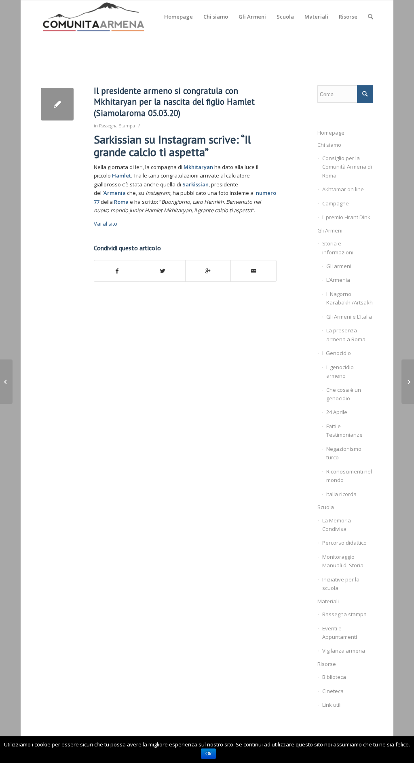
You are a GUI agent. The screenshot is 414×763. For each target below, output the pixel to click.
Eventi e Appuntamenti (339, 632)
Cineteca (333, 691)
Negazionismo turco (343, 453)
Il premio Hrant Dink (346, 217)
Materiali (328, 601)
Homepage (330, 132)
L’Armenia (338, 279)
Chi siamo (329, 144)
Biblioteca (334, 677)
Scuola (325, 507)
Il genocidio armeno (340, 371)
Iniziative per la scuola (340, 584)
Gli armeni (338, 266)
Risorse (326, 664)
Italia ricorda (341, 494)
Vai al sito (105, 223)
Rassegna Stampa (117, 126)
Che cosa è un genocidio (343, 394)
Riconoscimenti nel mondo (349, 476)
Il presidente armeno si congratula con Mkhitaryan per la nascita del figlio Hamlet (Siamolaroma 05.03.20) (174, 101)
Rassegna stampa (344, 614)
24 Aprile (336, 412)
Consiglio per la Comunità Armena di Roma (347, 166)
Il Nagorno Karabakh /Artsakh (349, 298)
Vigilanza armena (343, 650)
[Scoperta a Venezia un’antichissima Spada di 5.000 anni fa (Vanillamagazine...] (6, 381)
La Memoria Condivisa (336, 525)
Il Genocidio (336, 353)
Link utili (332, 704)
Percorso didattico (344, 542)
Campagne (335, 203)
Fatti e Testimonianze (344, 430)
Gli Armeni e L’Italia (349, 316)
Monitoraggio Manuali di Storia (342, 561)
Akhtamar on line (343, 189)
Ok (208, 754)
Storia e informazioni (337, 248)
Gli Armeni (329, 230)
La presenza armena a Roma (345, 334)
